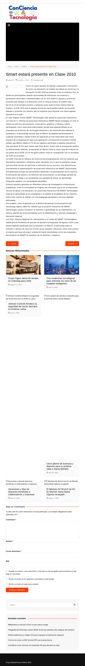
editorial (11, 80)
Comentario (11, 520)
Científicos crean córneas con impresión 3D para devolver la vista (33, 645)
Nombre (9, 541)
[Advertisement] (42, 44)
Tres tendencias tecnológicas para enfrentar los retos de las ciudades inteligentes (61, 281)
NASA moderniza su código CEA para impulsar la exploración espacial (36, 635)
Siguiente (71, 244)
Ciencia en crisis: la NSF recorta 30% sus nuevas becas (30, 640)
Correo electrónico (13, 551)
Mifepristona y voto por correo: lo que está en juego (28, 625)
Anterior (13, 244)
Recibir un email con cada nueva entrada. (24, 584)
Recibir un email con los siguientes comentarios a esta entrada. (31, 579)
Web (7, 561)
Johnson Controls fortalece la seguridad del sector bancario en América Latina (22, 306)
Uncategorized (38, 80)
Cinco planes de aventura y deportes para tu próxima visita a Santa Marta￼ (59, 466)
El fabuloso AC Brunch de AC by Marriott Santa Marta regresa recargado (60, 492)
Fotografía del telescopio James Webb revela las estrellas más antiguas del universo (41, 630)
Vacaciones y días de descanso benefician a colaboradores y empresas (21, 492)
